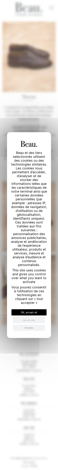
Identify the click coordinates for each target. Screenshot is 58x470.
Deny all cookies (29, 320)
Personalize (29, 328)
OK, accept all (29, 312)
